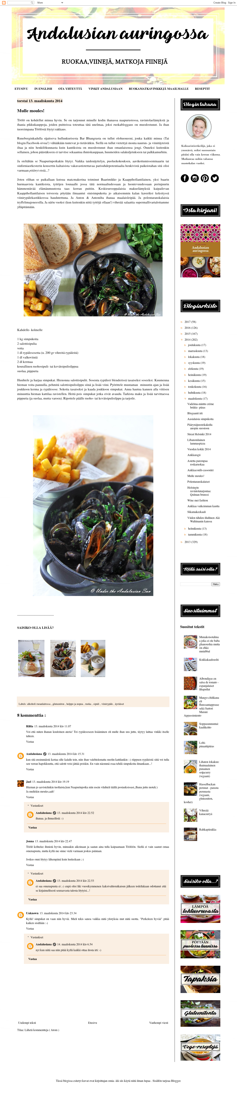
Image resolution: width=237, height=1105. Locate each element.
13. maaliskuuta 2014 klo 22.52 (75, 813)
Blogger (175, 1081)
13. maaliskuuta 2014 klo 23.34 (58, 913)
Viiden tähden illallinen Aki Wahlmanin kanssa (203, 519)
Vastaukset (37, 805)
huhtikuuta (194, 392)
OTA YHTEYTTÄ (70, 88)
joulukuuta (194, 345)
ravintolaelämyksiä (152, 120)
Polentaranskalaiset (198, 481)
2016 (188, 328)
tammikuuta (195, 534)
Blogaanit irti (195, 413)
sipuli (96, 704)
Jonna (30, 841)
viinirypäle (107, 704)
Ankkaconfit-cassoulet (200, 470)
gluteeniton (59, 704)
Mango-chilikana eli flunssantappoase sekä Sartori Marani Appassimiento (201, 706)
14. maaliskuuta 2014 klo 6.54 (75, 944)
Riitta (29, 726)
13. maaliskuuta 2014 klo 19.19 (50, 781)
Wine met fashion (197, 500)
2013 (188, 542)
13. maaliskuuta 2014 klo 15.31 (66, 754)
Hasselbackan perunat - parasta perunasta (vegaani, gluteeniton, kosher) (201, 793)
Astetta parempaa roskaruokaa (197, 462)
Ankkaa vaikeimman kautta (203, 506)
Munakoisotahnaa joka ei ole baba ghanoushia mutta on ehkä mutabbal (209, 644)
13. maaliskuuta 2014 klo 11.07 (52, 726)
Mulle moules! (195, 476)
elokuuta (193, 368)
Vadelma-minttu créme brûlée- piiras (200, 405)
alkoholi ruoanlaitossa (39, 704)
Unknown (32, 913)
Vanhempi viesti (158, 1023)
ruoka (88, 704)
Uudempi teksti (27, 1023)
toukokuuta (195, 386)
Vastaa (30, 741)
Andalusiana (34, 754)
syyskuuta (194, 363)
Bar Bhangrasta (90, 138)
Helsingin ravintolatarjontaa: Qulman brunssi (199, 490)
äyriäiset (119, 704)
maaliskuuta (195, 398)
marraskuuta (195, 351)
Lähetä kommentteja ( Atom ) (42, 1030)
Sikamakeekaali (196, 512)
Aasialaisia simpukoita (200, 419)
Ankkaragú (194, 455)
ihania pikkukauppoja (32, 124)
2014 (188, 339)
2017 (188, 322)
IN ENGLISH (43, 88)
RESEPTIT (202, 88)
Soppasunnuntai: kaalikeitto (209, 725)
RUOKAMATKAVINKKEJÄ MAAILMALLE (159, 88)
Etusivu (92, 1023)
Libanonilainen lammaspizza (196, 441)
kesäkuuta (194, 381)
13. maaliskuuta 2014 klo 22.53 (75, 880)
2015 (188, 333)
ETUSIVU (21, 88)
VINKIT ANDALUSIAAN (106, 88)
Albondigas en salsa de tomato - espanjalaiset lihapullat (209, 683)
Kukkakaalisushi (209, 659)
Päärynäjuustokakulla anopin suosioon (199, 426)
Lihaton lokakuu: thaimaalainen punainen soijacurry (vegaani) (209, 769)
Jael (28, 781)
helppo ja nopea (75, 704)
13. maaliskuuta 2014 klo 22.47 (53, 841)
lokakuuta (194, 357)
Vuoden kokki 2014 (199, 449)
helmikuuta (195, 528)
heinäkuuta (195, 375)
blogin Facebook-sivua (32, 143)
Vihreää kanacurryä (205, 812)
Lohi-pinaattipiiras (206, 744)
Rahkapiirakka (207, 829)
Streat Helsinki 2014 (199, 434)
